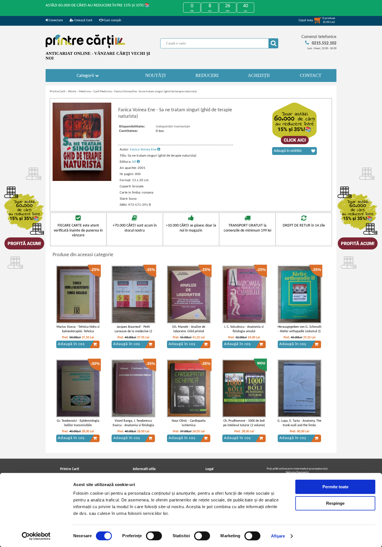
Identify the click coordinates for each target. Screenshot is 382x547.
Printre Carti (57, 91)
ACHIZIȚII (259, 75)
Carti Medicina (102, 91)
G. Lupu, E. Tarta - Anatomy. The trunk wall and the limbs (299, 423)
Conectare (55, 20)
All (134, 162)
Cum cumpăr (112, 20)
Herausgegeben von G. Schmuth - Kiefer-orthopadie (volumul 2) (299, 329)
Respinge (335, 503)
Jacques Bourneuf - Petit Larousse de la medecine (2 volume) (133, 331)
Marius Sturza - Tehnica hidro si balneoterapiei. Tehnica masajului (78, 331)
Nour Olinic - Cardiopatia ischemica (189, 423)
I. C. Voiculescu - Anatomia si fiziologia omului (244, 329)
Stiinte (72, 91)
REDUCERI (207, 75)
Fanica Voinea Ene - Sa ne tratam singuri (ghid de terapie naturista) (155, 91)
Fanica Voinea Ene (143, 149)
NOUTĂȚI (155, 75)
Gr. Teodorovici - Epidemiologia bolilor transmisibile (78, 423)
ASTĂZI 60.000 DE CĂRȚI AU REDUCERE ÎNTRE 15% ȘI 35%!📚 (98, 5)
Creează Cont (83, 20)
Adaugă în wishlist (288, 151)
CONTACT (310, 75)
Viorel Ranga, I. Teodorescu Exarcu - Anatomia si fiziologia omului (133, 425)
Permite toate (335, 486)
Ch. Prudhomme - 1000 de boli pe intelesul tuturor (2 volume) (244, 423)
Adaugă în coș (71, 344)
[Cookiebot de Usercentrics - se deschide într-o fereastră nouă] (36, 536)
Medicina (85, 91)
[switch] (154, 535)
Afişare (278, 536)
